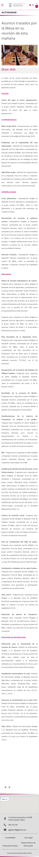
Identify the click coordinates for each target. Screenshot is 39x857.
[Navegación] (2, 4)
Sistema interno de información (28, 844)
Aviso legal (28, 838)
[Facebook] (5, 787)
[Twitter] (1, 787)
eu (37, 3)
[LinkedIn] (9, 787)
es (36, 6)
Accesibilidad (10, 838)
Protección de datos (10, 846)
